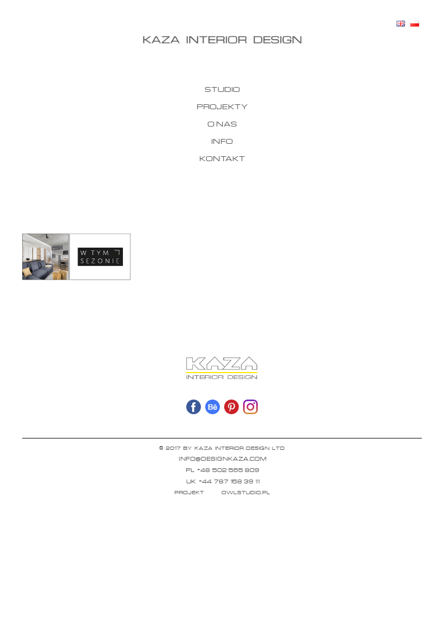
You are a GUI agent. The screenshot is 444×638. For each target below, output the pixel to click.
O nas (222, 123)
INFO (222, 140)
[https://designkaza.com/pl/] (222, 40)
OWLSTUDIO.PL (245, 492)
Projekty (222, 106)
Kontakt (222, 158)
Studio (222, 89)
